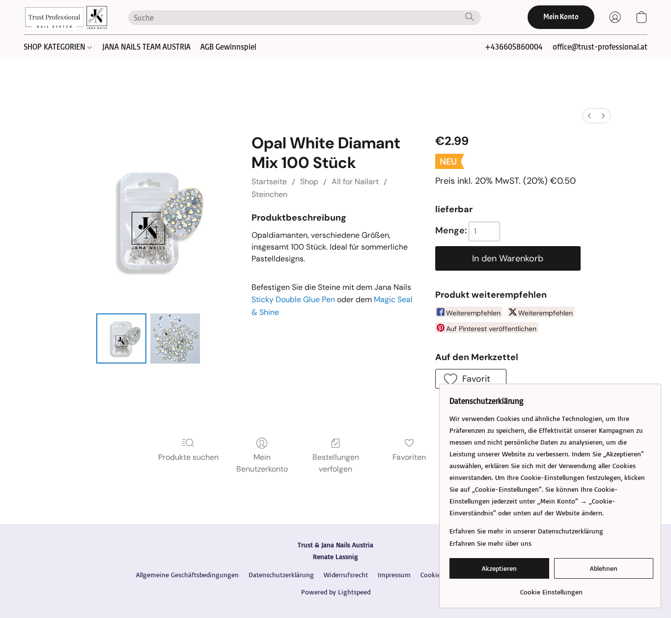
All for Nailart (355, 181)
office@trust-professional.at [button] (600, 47)
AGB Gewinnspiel (228, 47)
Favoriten (409, 457)
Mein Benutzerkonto (262, 463)
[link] (551, 588)
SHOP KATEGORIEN (55, 47)
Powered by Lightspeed (335, 592)
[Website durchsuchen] (469, 17)
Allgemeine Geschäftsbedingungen (187, 574)
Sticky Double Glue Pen (293, 299)
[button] (66, 17)
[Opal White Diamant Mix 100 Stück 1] (175, 338)
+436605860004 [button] (514, 47)
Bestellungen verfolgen (335, 463)
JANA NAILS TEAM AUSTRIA (146, 47)
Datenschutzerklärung (281, 574)
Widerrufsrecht (346, 574)
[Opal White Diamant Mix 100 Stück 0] (121, 338)
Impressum (394, 574)
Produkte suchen (188, 457)
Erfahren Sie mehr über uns (490, 543)
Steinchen (269, 194)
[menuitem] (589, 116)
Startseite (269, 181)
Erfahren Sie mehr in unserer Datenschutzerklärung (526, 531)
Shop (309, 181)
